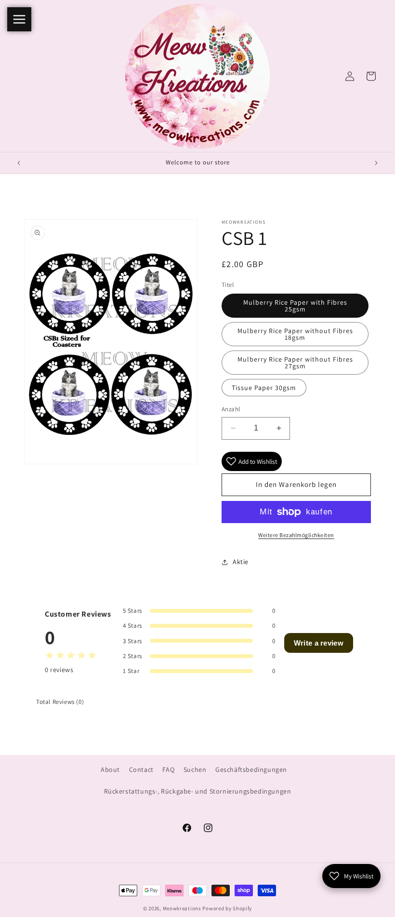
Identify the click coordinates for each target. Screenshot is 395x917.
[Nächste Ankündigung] (376, 163)
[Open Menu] (19, 19)
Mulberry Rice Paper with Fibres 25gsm (295, 305)
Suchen (195, 769)
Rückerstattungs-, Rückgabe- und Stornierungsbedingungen (197, 791)
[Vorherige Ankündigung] (18, 163)
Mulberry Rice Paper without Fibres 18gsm (295, 334)
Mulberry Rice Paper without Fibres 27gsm (295, 362)
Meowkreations (182, 908)
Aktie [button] (241, 561)
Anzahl (231, 409)
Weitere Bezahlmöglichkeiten (296, 535)
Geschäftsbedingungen (251, 769)
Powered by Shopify (227, 908)
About (110, 769)
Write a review (318, 643)
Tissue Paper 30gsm (264, 387)
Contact (141, 769)
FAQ (168, 769)
